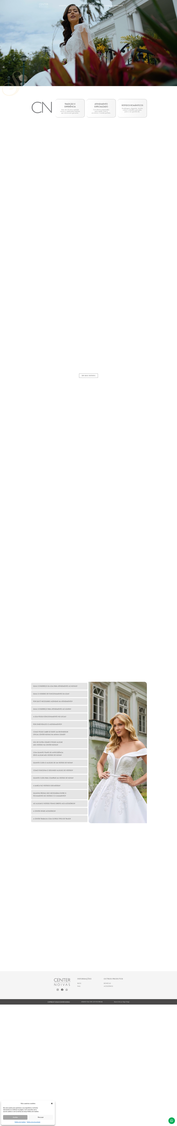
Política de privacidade (33, 1122)
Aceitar (15, 1117)
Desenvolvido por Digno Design (122, 1002)
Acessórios (108, 986)
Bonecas (107, 983)
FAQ (78, 986)
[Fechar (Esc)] (23, 1010)
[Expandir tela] (10, 1010)
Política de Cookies (20, 1122)
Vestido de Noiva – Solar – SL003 (48, 369)
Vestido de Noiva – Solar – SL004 (85, 369)
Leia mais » (39, 927)
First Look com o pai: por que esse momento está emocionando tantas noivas (74, 931)
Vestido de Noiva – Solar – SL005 (123, 369)
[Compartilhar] (16, 1010)
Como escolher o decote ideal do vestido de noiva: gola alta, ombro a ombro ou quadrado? (46, 906)
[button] (52, 1103)
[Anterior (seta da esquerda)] (3, 1013)
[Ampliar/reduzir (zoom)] (3, 1010)
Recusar (41, 1117)
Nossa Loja (93, 6)
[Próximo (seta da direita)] (10, 1013)
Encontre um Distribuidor (112, 6)
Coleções (63, 6)
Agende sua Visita (78, 6)
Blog (79, 983)
